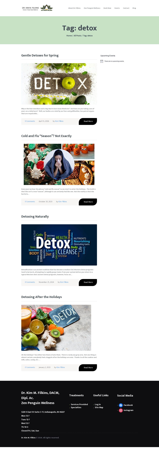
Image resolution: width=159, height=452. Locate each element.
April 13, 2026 (44, 121)
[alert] (119, 61)
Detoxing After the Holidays (41, 297)
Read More (88, 121)
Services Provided (79, 404)
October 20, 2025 (45, 201)
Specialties (76, 407)
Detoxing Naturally (35, 216)
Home (69, 35)
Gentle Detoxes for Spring (40, 55)
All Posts (77, 35)
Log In (98, 404)
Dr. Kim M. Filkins (28, 437)
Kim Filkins (59, 121)
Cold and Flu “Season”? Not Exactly (46, 136)
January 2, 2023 (44, 367)
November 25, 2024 (46, 282)
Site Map (99, 407)
